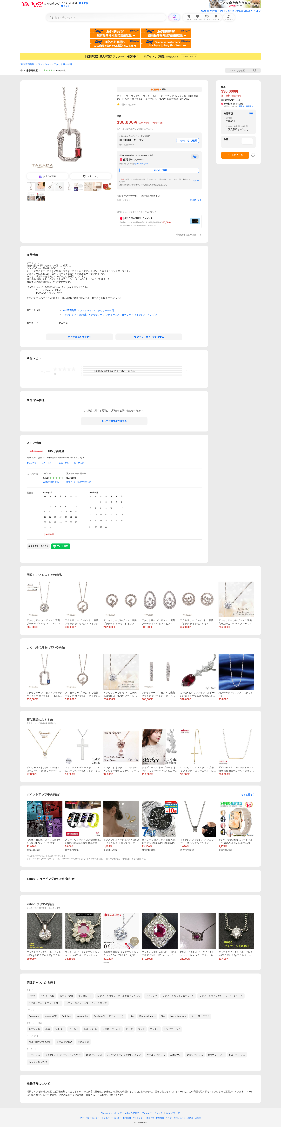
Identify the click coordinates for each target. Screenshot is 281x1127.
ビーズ (129, 1029)
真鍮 (47, 1029)
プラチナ (154, 1029)
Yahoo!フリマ (173, 1113)
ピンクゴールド (172, 1029)
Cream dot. (34, 1016)
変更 (251, 113)
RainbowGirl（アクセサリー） (109, 1016)
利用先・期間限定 (141, 164)
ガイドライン (138, 1118)
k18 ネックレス (237, 1054)
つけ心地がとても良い (40, 1042)
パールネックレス (156, 1054)
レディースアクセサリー (118, 314)
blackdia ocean (178, 1016)
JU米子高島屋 (27, 64)
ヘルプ (257, 10)
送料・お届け (48, 463)
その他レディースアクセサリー (44, 1003)
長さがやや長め (65, 1042)
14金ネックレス (195, 1054)
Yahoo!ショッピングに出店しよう (235, 10)
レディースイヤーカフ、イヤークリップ (86, 1003)
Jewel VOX (51, 1016)
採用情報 (160, 1118)
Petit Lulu (66, 1016)
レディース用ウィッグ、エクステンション (118, 996)
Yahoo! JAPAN (209, 10)
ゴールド (73, 1029)
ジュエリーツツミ (200, 1016)
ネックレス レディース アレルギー (63, 1054)
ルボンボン (175, 1054)
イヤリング (151, 996)
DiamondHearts (147, 1016)
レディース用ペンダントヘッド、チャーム (221, 996)
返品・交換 (64, 463)
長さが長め (83, 1042)
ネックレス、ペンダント (146, 314)
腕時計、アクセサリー (90, 314)
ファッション (69, 314)
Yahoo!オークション (152, 1113)
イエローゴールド (111, 1029)
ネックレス (34, 1054)
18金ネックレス (94, 1054)
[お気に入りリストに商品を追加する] (253, 155)
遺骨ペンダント (216, 1054)
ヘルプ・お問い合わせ (175, 1118)
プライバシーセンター (111, 1118)
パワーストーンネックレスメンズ (124, 1054)
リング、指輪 (47, 996)
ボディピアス (66, 996)
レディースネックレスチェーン (178, 996)
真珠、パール (90, 1029)
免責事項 (150, 1118)
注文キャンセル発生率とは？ (79, 482)
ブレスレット (85, 996)
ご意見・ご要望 (194, 1118)
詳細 (194, 180)
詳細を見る (196, 200)
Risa (163, 1016)
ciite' (132, 1016)
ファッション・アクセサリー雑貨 (55, 64)
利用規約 (127, 1118)
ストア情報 (79, 463)
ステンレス (34, 1029)
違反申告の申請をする (190, 234)
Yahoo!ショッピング (111, 1113)
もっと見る (247, 794)
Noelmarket (82, 1016)
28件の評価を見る (51, 482)
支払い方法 (31, 463)
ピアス (32, 996)
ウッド (141, 1029)
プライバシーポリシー (90, 1118)
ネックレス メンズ (38, 1062)
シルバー (59, 1029)
